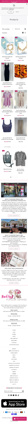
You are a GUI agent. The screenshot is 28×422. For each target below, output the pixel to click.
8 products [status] (4, 32)
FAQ (14, 361)
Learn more (11, 9)
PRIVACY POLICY (14, 382)
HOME (14, 330)
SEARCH (14, 348)
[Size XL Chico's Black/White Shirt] (20, 158)
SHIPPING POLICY (14, 377)
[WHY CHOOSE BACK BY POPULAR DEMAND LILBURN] (14, 226)
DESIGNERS (14, 340)
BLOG (14, 355)
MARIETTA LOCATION (14, 365)
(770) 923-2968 (14, 313)
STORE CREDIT (14, 353)
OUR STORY (14, 359)
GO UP (14, 384)
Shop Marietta (14, 215)
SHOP (14, 336)
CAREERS (14, 373)
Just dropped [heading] (7, 146)
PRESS (14, 357)
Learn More (14, 282)
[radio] (23, 33)
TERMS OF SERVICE (14, 380)
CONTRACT (14, 369)
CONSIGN (14, 342)
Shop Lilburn (14, 248)
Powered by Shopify (14, 420)
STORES (14, 334)
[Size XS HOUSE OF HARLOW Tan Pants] (21, 127)
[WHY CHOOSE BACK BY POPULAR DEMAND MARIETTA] (14, 190)
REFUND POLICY (14, 375)
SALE (14, 332)
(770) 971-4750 (14, 323)
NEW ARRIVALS (14, 338)
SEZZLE (14, 371)
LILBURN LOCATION (14, 367)
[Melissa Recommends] (14, 259)
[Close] (26, 4)
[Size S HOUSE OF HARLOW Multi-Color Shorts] (21, 71)
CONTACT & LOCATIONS (14, 363)
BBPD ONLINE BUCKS (14, 350)
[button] (7, 29)
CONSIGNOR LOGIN (14, 344)
